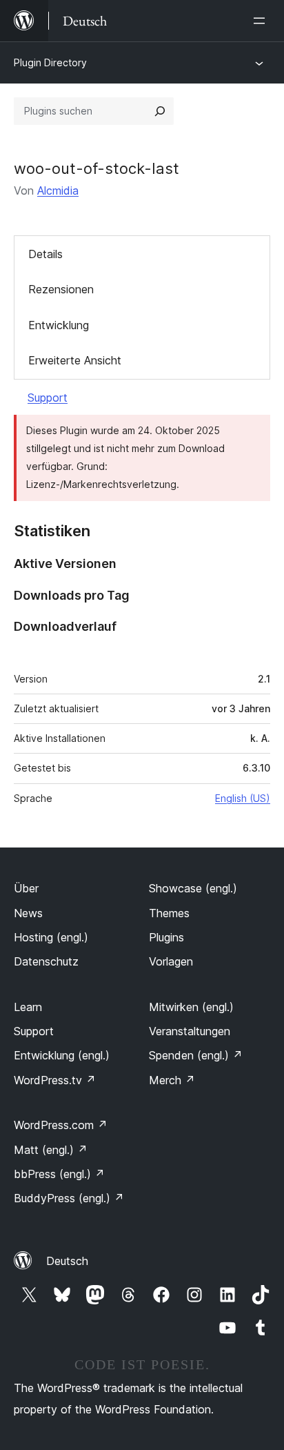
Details (45, 254)
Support (48, 397)
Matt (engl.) (51, 1150)
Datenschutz (46, 961)
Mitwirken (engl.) (191, 1007)
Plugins (166, 937)
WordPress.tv (55, 1080)
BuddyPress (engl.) (69, 1198)
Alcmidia (58, 190)
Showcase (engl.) (193, 888)
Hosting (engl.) (51, 937)
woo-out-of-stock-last (96, 168)
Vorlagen (171, 961)
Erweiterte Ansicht (74, 360)
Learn (28, 1007)
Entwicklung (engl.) (62, 1055)
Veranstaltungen (189, 1031)
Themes (169, 913)
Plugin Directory (50, 62)
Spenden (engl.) (196, 1055)
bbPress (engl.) (59, 1174)
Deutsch (67, 1261)
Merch (172, 1080)
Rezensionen (61, 289)
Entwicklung (58, 325)
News (28, 913)
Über (26, 888)
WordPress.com (61, 1125)
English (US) (242, 798)
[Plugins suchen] (160, 111)
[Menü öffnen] (262, 20)
